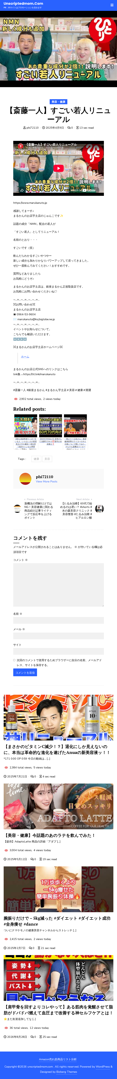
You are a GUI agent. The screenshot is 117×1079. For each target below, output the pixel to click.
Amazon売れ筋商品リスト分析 (58, 1059)
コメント (20, 560)
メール (19, 629)
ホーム (25, 356)
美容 (47, 459)
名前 (17, 614)
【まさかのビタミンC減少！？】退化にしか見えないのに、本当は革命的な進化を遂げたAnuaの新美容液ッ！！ (57, 749)
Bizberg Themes (66, 1072)
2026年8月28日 (17, 1037)
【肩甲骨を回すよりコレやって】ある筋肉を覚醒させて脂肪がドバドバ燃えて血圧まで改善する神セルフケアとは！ (58, 1010)
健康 (36, 459)
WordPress (103, 1066)
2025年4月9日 (55, 128)
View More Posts (46, 481)
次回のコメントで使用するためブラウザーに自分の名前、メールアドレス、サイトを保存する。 (59, 662)
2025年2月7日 (16, 948)
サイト (17, 645)
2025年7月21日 (17, 776)
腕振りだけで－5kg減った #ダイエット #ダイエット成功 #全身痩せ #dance (57, 921)
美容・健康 (58, 102)
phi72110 (32, 128)
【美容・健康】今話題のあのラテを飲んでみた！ (50, 835)
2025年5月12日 (17, 859)
